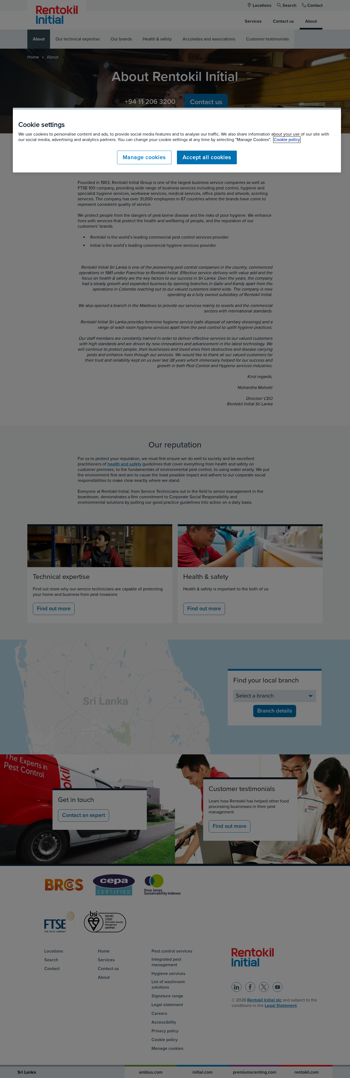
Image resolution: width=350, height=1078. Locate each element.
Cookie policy (287, 139)
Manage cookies (144, 157)
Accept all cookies (207, 157)
